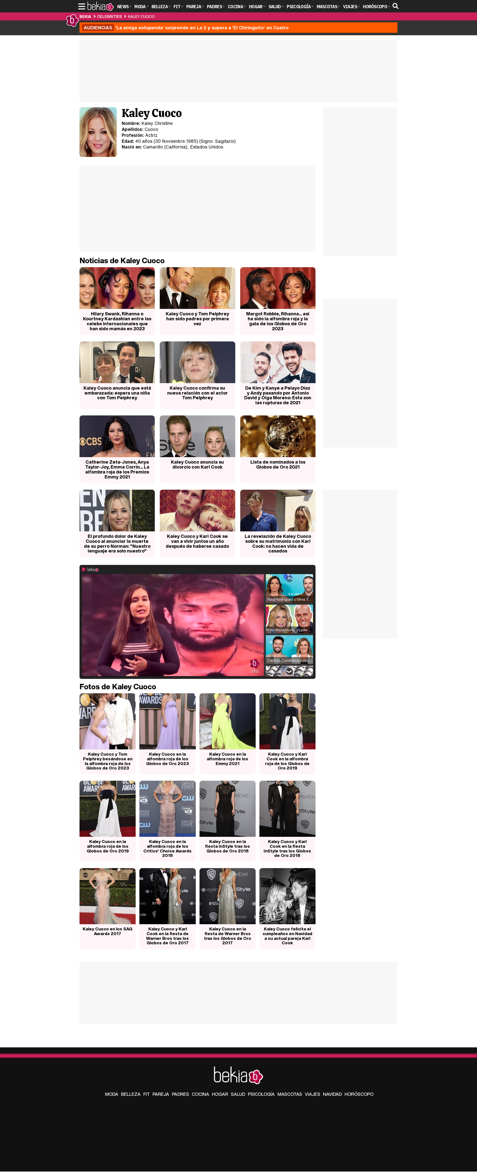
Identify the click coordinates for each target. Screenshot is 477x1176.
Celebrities (109, 16)
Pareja (161, 1094)
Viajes (312, 1094)
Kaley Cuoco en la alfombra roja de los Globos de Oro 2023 (167, 758)
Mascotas (290, 1094)
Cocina (200, 1094)
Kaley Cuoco (141, 16)
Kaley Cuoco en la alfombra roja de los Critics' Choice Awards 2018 (167, 848)
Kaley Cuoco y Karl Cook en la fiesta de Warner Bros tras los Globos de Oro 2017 (167, 936)
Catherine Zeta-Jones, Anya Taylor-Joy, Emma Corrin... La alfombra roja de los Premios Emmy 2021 (117, 469)
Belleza (131, 1094)
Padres (180, 1094)
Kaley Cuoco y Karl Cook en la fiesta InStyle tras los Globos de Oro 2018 (287, 848)
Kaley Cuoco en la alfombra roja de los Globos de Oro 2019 (108, 846)
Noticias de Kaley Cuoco (122, 260)
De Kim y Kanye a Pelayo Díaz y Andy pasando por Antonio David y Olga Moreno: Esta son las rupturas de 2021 (277, 395)
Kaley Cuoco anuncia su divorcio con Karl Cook (197, 464)
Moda (111, 1094)
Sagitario (224, 141)
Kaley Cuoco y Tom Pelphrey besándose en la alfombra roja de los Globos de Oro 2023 (107, 761)
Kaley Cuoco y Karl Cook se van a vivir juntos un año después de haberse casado (197, 541)
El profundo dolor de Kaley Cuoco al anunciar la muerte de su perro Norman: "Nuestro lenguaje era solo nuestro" (117, 543)
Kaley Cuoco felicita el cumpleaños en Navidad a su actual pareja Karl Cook (287, 936)
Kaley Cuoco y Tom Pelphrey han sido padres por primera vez (197, 318)
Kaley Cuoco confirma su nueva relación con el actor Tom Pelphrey (197, 393)
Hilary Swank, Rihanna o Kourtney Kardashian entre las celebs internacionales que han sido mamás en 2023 (117, 320)
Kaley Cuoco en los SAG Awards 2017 (107, 931)
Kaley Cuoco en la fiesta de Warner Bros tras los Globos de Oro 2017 (227, 936)
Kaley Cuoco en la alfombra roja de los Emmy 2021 (227, 758)
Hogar (220, 1094)
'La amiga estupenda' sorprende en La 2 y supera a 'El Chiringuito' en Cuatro (186, 27)
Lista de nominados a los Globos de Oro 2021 (277, 464)
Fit (146, 1094)
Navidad (332, 1094)
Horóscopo (359, 1094)
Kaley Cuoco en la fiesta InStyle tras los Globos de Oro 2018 (227, 846)
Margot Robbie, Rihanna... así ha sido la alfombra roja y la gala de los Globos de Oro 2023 (277, 320)
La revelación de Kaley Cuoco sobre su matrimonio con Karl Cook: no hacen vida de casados (278, 543)
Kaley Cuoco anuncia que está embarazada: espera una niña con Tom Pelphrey (117, 393)
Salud (238, 1094)
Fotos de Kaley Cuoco (118, 686)
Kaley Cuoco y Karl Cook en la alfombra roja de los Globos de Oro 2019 (287, 761)
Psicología (261, 1094)
